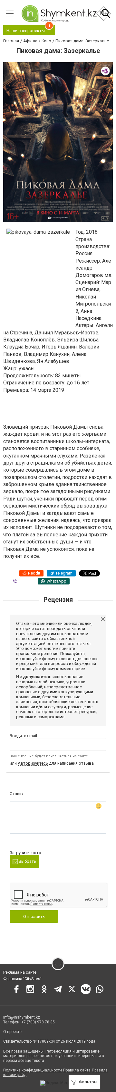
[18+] (59, 13)
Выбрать (27, 861)
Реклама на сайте (19, 972)
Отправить (34, 916)
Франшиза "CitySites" (22, 979)
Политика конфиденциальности (32, 1070)
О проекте (12, 1031)
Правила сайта (77, 1070)
